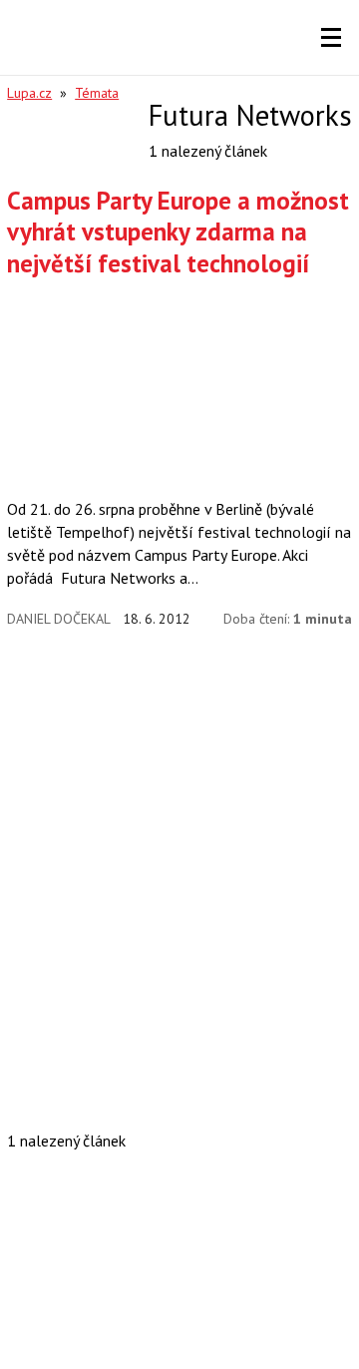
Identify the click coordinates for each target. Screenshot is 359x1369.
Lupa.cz (29, 93)
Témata (97, 93)
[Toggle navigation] (331, 38)
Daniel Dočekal (59, 619)
